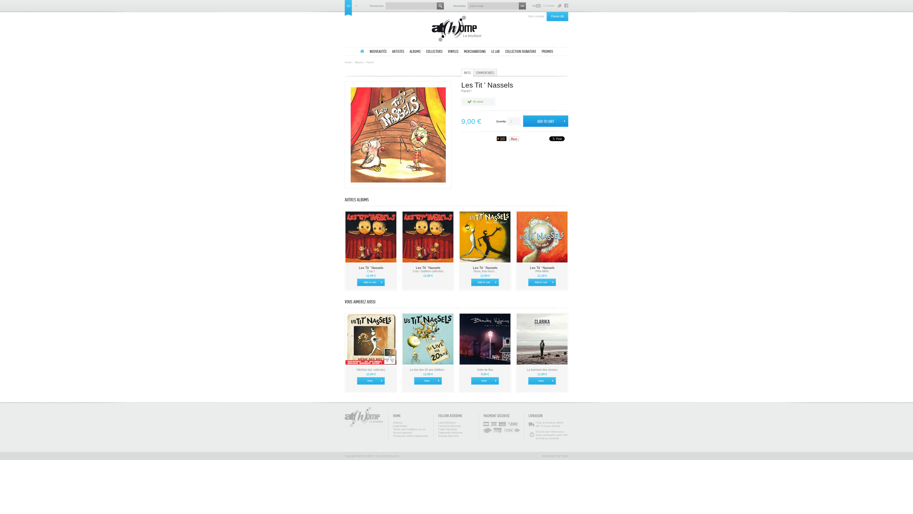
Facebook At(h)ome (566, 6)
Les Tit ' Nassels (371, 268)
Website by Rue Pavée (555, 456)
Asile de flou (485, 369)
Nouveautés (378, 51)
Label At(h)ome (447, 422)
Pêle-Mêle (542, 271)
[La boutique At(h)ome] (456, 29)
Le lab (495, 51)
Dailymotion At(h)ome (548, 6)
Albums (415, 51)
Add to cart (370, 282)
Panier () (557, 16)
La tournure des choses (542, 369)
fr (356, 6)
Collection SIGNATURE (520, 51)
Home (348, 62)
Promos (547, 51)
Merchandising (475, 51)
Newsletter (459, 6)
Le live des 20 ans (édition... (428, 369)
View (370, 380)
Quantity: (501, 121)
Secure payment (402, 432)
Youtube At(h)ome (536, 6)
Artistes (398, 51)
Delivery (398, 422)
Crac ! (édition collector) (428, 271)
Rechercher (377, 6)
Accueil (362, 51)
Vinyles (453, 51)
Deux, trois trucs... (485, 271)
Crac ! (371, 271)
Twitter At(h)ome (559, 6)
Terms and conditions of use (409, 429)
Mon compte (536, 16)
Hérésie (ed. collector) (371, 369)
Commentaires (485, 73)
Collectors (434, 51)
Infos (467, 73)
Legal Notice (400, 426)
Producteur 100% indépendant (410, 436)
